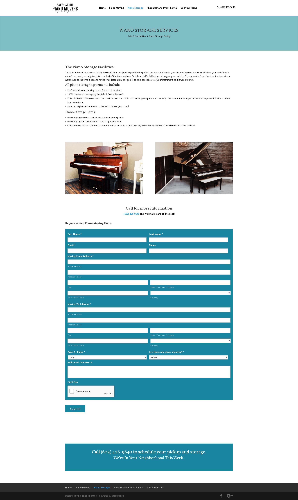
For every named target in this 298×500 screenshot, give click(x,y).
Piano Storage (135, 8)
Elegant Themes (87, 495)
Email (71, 245)
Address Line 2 (74, 277)
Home (102, 8)
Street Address (74, 266)
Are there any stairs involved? (166, 352)
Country (154, 298)
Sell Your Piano (189, 8)
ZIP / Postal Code (76, 297)
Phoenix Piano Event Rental (162, 8)
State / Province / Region (162, 287)
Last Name (156, 234)
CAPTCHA (73, 382)
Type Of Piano (76, 352)
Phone (152, 245)
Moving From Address (81, 256)
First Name (75, 234)
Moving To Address (79, 304)
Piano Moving (116, 8)
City (69, 287)
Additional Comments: (80, 362)
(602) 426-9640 (131, 213)
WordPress (118, 495)
